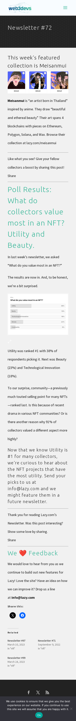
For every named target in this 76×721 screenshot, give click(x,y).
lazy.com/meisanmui (41, 143)
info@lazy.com (23, 597)
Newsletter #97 (16, 640)
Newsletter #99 (16, 658)
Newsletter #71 (47, 640)
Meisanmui (53, 65)
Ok (39, 715)
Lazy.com (47, 514)
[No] (71, 709)
